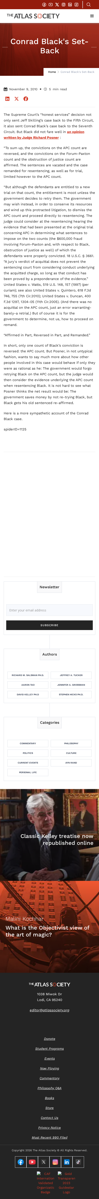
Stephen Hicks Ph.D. (71, 694)
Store (49, 1108)
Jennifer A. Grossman (71, 685)
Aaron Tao (28, 685)
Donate (49, 1039)
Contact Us (49, 1118)
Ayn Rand (71, 762)
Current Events (28, 762)
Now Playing (49, 1068)
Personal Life (28, 772)
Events (49, 1058)
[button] (92, 16)
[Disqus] (49, 514)
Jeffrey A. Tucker (71, 675)
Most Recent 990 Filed (49, 1137)
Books (49, 1098)
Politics (28, 753)
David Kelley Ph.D (28, 694)
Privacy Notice (49, 1127)
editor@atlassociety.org (49, 1010)
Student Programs (49, 1048)
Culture (71, 753)
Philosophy (71, 743)
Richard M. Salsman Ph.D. (28, 675)
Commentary (28, 743)
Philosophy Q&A (49, 1088)
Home (52, 72)
